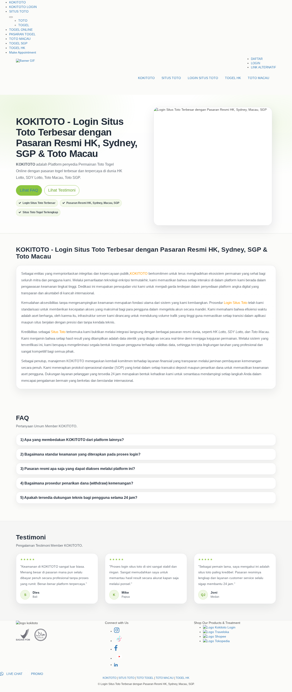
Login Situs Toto (235, 303)
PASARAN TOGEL (22, 34)
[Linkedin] (116, 664)
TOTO (22, 20)
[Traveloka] (239, 632)
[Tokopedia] (239, 641)
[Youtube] (119, 658)
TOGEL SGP (18, 43)
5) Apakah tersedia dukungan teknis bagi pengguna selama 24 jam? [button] (78, 498)
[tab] (146, 440)
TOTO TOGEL (145, 677)
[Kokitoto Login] (239, 627)
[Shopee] (239, 636)
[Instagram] (116, 631)
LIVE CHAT (13, 674)
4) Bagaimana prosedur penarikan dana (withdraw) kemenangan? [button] (76, 483)
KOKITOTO (17, 2)
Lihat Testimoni (62, 190)
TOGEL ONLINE (21, 29)
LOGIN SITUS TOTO (203, 78)
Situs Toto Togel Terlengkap (40, 212)
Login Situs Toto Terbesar (39, 203)
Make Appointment (22, 52)
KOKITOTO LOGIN (23, 7)
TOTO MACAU (20, 39)
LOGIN (255, 63)
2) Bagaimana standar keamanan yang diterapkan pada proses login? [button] (80, 454)
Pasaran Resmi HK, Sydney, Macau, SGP (92, 203)
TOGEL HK (17, 48)
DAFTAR (257, 59)
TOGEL (23, 25)
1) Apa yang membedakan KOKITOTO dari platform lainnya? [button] (72, 440)
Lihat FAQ (29, 190)
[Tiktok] (118, 641)
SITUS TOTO (19, 11)
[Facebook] (115, 649)
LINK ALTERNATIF (263, 67)
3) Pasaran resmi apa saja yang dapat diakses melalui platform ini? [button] (77, 469)
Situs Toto (58, 332)
